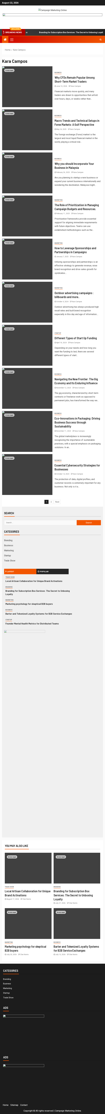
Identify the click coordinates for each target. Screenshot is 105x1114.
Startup (58, 333)
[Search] (100, 39)
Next (57, 502)
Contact (23, 1105)
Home (5, 1105)
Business (58, 72)
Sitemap (14, 1105)
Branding (8, 540)
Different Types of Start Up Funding (76, 338)
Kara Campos (76, 86)
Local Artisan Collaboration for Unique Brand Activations (33, 580)
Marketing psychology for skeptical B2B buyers (29, 603)
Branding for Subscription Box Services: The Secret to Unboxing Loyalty (63, 32)
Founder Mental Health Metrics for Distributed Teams (32, 623)
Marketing (59, 200)
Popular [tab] (44, 571)
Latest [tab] (10, 571)
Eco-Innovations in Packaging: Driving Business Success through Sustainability (77, 422)
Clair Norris (27, 899)
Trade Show (9, 560)
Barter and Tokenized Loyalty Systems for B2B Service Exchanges (38, 613)
